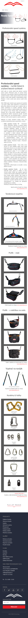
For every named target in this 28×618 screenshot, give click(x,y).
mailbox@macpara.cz (7, 572)
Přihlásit (14, 607)
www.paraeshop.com (22, 188)
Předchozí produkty (7, 532)
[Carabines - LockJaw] (14, 407)
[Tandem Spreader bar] (14, 205)
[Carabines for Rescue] (14, 468)
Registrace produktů (7, 542)
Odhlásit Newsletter (7, 560)
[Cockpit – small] (14, 264)
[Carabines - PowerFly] (14, 422)
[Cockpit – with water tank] (14, 322)
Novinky (5, 554)
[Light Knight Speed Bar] (14, 55)
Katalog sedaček (6, 530)
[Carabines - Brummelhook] (14, 437)
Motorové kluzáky (7, 521)
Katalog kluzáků (6, 528)
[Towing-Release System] (14, 379)
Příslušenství (6, 527)
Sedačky (5, 523)
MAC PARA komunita (8, 556)
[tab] (14, 493)
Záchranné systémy (7, 525)
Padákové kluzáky (7, 519)
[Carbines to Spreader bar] (14, 236)
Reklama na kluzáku (7, 539)
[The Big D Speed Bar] (14, 40)
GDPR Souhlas (6, 558)
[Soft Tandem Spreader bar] (14, 221)
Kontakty (5, 551)
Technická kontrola (7, 541)
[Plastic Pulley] (14, 483)
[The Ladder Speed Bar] (14, 70)
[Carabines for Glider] (14, 453)
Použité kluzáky (6, 544)
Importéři (5, 553)
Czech (22, 1)
